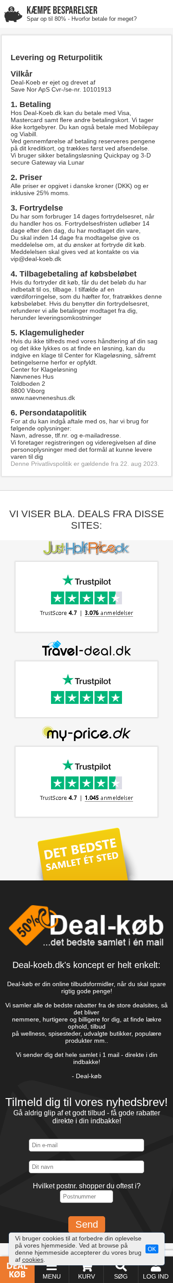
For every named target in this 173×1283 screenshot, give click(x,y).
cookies (32, 1259)
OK (152, 1249)
